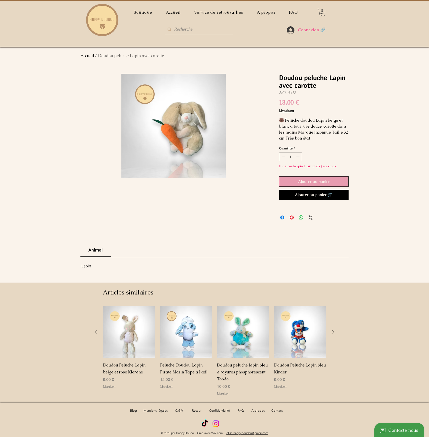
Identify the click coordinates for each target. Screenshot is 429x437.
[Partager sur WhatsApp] (301, 217)
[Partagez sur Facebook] (282, 217)
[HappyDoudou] (205, 423)
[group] (214, 351)
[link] (95, 250)
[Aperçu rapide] (129, 332)
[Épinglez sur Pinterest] (292, 217)
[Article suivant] (333, 332)
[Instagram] (216, 423)
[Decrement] (283, 156)
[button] (322, 12)
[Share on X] (311, 217)
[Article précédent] (96, 332)
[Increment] (298, 156)
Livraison (286, 110)
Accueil (87, 55)
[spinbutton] (290, 156)
